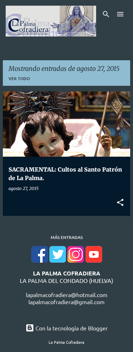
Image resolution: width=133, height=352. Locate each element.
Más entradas (67, 237)
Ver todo (19, 79)
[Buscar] (106, 14)
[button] (120, 202)
